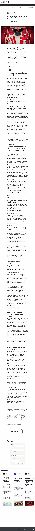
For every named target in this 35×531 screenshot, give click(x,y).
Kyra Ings (19, 473)
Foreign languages (14, 21)
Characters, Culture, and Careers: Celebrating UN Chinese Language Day (7, 480)
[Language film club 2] (17, 410)
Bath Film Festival (16, 402)
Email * (12, 448)
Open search (32, 5)
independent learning (18, 424)
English (9, 67)
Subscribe (31, 7)
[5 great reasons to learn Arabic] (10, 410)
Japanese (10, 63)
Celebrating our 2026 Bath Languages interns (18, 481)
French (9, 70)
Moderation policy (31, 529)
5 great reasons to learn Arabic (10, 415)
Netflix (18, 261)
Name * (12, 444)
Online (18, 307)
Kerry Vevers (12, 12)
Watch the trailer (10, 99)
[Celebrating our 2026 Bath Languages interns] (18, 503)
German (9, 65)
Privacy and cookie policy (22, 529)
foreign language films (11, 424)
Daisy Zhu (8, 473)
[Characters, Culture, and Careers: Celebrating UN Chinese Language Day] (7, 503)
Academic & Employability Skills (19, 7)
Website (12, 454)
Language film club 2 (17, 414)
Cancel (17, 463)
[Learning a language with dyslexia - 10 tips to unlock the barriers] (24, 410)
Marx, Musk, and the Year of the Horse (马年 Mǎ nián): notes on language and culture (29, 482)
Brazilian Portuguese (12, 62)
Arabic (9, 61)
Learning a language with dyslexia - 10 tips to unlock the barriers (24, 416)
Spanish (9, 69)
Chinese (9, 66)
